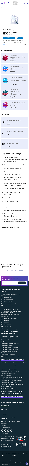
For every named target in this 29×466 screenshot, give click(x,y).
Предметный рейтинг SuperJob (8, 354)
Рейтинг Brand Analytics (6, 326)
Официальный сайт (9, 37)
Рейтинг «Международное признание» (10, 314)
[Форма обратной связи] (26, 463)
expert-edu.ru (5, 423)
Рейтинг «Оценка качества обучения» (9, 309)
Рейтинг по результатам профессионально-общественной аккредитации (11, 312)
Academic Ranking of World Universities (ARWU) (11, 367)
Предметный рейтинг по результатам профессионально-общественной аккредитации (12, 337)
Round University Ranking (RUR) (8, 373)
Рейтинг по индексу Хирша (7, 301)
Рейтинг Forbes (4, 316)
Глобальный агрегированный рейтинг (12, 359)
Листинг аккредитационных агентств (9, 399)
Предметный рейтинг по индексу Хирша (10, 343)
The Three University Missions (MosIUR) (9, 369)
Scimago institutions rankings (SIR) (8, 382)
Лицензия (20, 37)
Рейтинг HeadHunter (5, 322)
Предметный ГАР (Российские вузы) (9, 349)
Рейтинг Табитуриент (6, 324)
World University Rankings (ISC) (8, 386)
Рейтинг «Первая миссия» (7, 297)
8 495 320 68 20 (5, 425)
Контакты (8, 453)
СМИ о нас (4, 409)
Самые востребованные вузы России (9, 303)
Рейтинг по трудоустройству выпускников (11, 328)
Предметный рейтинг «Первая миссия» (10, 347)
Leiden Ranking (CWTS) (6, 375)
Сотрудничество (24, 453)
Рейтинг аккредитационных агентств (12, 396)
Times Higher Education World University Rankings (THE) (13, 362)
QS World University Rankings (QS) (8, 365)
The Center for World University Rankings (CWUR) (12, 380)
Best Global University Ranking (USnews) (10, 371)
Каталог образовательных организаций (12, 402)
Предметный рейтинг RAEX (7, 345)
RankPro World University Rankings (8, 388)
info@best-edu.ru (6, 427)
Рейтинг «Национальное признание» (9, 318)
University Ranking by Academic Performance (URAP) (12, 384)
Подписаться (22, 283)
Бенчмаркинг (5, 406)
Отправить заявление (14, 270)
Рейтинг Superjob (5, 320)
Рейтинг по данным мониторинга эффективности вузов (8, 306)
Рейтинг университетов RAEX (7, 299)
